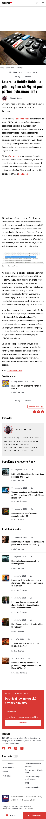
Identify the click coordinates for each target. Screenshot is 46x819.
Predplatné (6, 776)
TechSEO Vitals (28, 809)
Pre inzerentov (7, 768)
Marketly (14, 156)
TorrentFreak (22, 118)
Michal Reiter (16, 98)
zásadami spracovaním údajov (28, 717)
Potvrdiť (23, 723)
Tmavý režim (7, 756)
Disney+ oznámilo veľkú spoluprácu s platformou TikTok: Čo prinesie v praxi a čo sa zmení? (27, 583)
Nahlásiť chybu (34, 407)
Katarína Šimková (19, 501)
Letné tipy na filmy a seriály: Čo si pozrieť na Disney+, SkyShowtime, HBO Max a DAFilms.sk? (26, 665)
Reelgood (23, 173)
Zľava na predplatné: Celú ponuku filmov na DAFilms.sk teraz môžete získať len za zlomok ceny (27, 495)
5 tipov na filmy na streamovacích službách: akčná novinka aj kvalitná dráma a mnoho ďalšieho (25, 605)
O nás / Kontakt (8, 764)
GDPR (27, 783)
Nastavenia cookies (32, 787)
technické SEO (8, 809)
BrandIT (5, 772)
